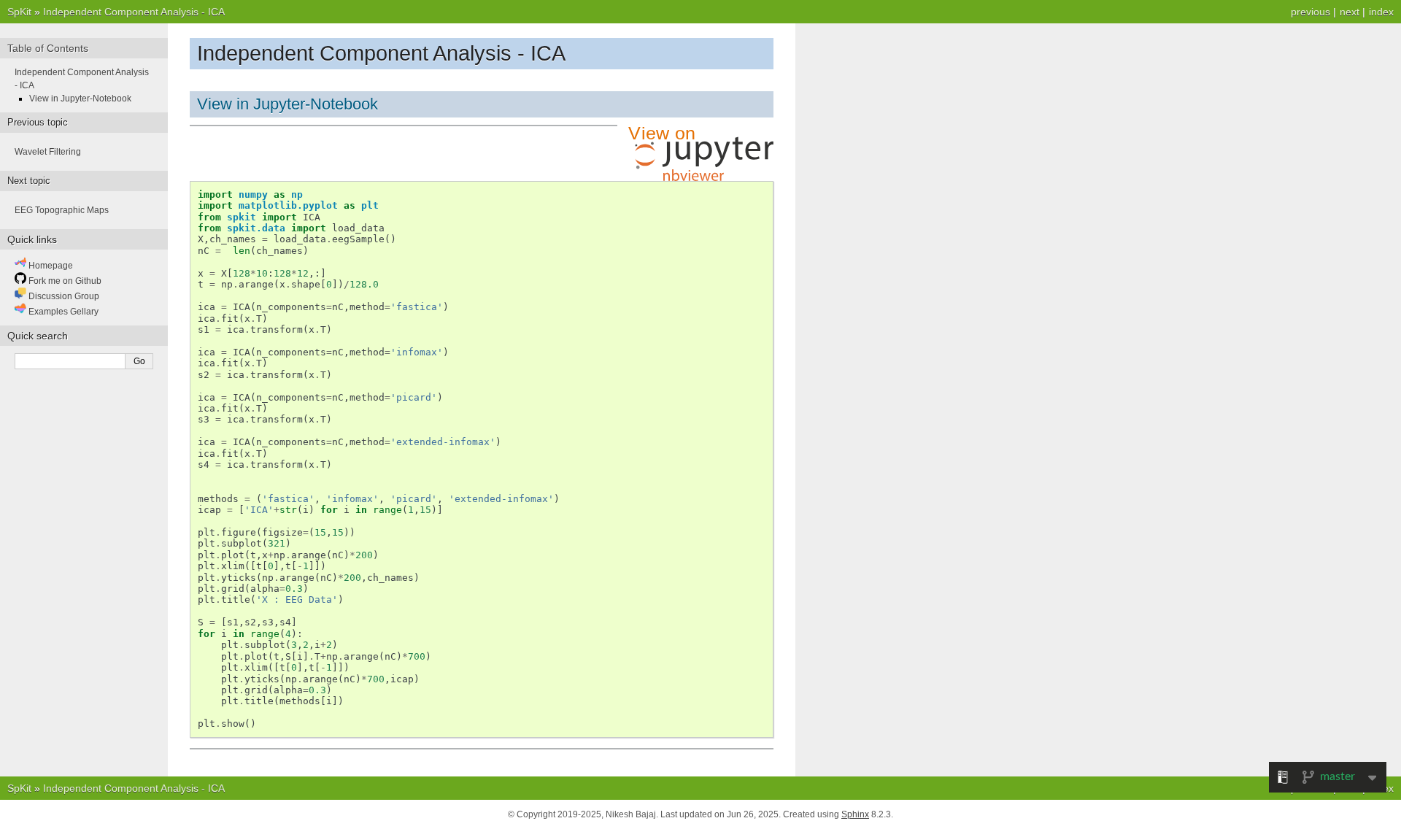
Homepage (49, 266)
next (1349, 12)
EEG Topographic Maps (62, 210)
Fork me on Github (63, 281)
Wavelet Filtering (48, 152)
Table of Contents (47, 48)
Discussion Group (62, 296)
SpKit (19, 12)
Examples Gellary (62, 311)
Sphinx (855, 814)
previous (1310, 12)
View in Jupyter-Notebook (287, 104)
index (1381, 12)
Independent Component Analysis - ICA (134, 12)
